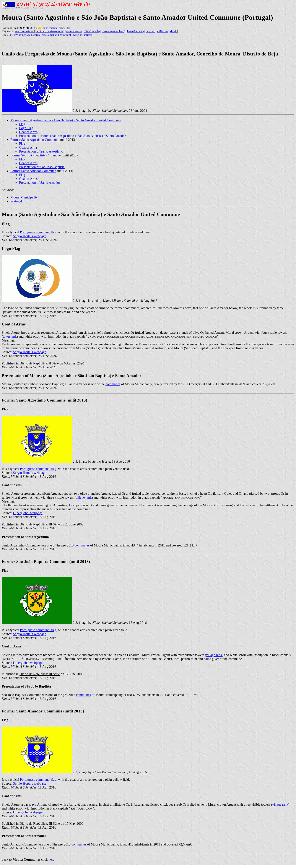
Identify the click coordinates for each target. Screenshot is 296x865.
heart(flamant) (135, 31)
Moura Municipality (24, 197)
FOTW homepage (20, 34)
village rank (84, 497)
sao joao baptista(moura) (50, 31)
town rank (10, 336)
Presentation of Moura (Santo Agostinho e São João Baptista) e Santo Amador (72, 136)
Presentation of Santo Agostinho (41, 151)
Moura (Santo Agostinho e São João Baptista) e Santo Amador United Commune (65, 120)
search (36, 34)
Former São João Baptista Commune (35, 155)
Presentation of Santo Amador (39, 182)
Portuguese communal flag (38, 232)
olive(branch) (92, 31)
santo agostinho (24, 31)
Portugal (16, 201)
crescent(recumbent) (113, 31)
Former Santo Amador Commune (33, 171)
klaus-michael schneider (56, 27)
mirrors (88, 34)
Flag (22, 124)
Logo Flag (26, 128)
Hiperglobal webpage (27, 513)
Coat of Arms (28, 132)
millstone (162, 31)
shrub (173, 31)
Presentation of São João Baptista (42, 167)
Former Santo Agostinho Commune (34, 139)
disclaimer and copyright (56, 34)
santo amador (74, 31)
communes (113, 384)
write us (77, 34)
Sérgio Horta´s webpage (29, 236)
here (51, 859)
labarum (150, 31)
